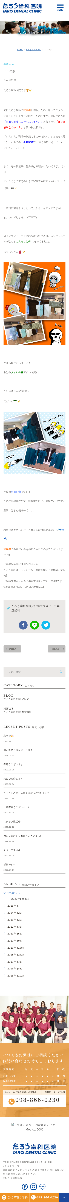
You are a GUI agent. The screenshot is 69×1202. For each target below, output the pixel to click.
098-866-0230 (37, 1099)
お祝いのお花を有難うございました (23, 836)
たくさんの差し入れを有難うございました (27, 793)
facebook (23, 625)
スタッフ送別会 (12, 850)
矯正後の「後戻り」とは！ (18, 750)
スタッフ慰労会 (12, 821)
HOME (20, 50)
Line (34, 625)
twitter (45, 625)
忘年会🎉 (9, 735)
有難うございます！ (14, 764)
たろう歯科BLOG (33, 50)
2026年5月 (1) (20, 898)
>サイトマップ (11, 1166)
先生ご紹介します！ (14, 778)
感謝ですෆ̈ (9, 864)
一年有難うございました (17, 807)
